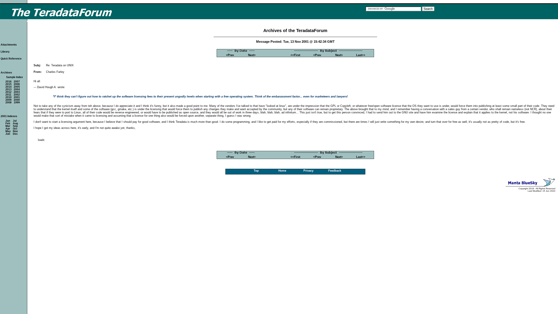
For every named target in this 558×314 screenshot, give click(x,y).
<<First (295, 55)
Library (5, 51)
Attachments (9, 44)
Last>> (360, 55)
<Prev (230, 55)
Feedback (334, 170)
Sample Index (14, 77)
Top (256, 170)
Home (282, 170)
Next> (252, 55)
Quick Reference (11, 58)
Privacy (308, 170)
